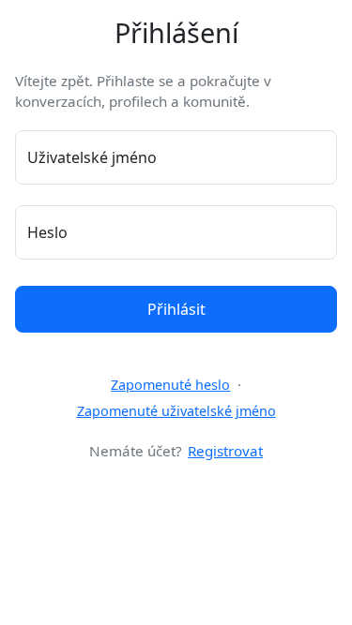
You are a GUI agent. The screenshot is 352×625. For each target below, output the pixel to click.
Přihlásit (176, 309)
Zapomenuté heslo (170, 385)
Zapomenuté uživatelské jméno (176, 411)
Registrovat (225, 450)
